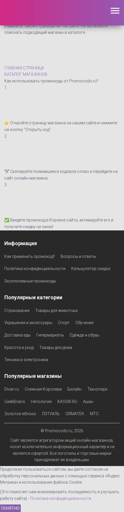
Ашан (88, 401)
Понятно (10, 508)
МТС (94, 413)
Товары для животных (56, 310)
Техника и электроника (26, 359)
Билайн (74, 389)
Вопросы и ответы (78, 256)
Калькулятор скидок (90, 268)
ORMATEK (74, 413)
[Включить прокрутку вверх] (112, 500)
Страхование (16, 310)
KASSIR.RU (67, 401)
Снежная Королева (43, 389)
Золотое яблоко (20, 413)
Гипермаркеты (50, 335)
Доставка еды (17, 335)
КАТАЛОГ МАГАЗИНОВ (25, 74)
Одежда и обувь (84, 335)
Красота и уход (18, 347)
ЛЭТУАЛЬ (51, 413)
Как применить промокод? (29, 256)
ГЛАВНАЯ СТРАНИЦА (24, 68)
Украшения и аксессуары (28, 322)
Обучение (84, 322)
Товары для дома (55, 347)
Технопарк (97, 389)
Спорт (63, 322)
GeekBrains (14, 401)
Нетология (41, 401)
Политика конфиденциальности (34, 268)
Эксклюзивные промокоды (30, 281)
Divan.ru (11, 389)
